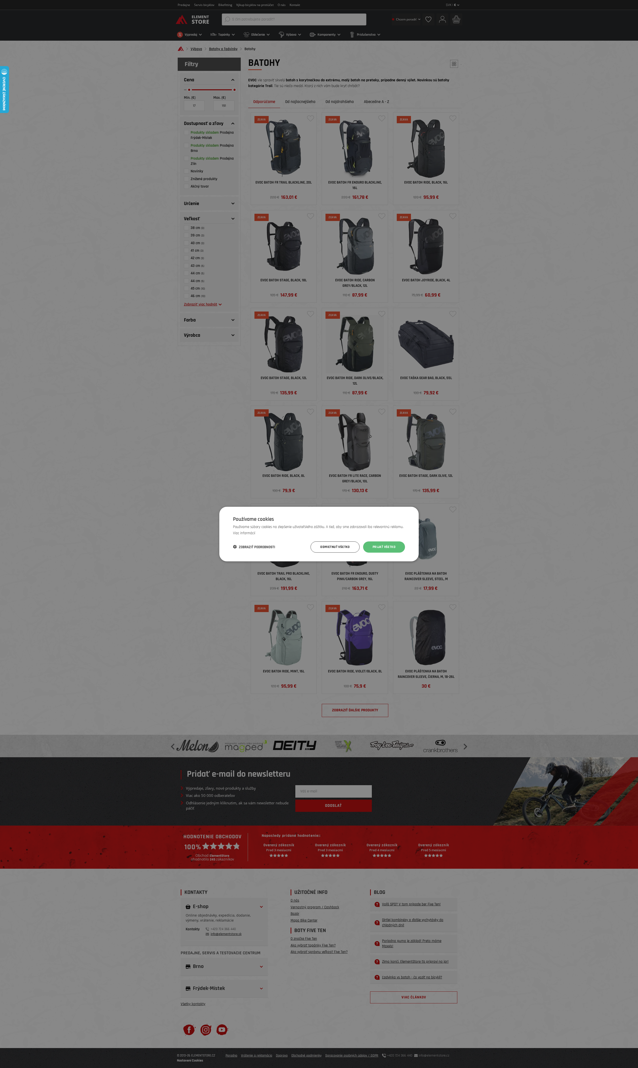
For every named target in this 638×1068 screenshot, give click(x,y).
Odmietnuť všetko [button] (335, 547)
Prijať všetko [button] (384, 547)
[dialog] (319, 534)
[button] (254, 546)
